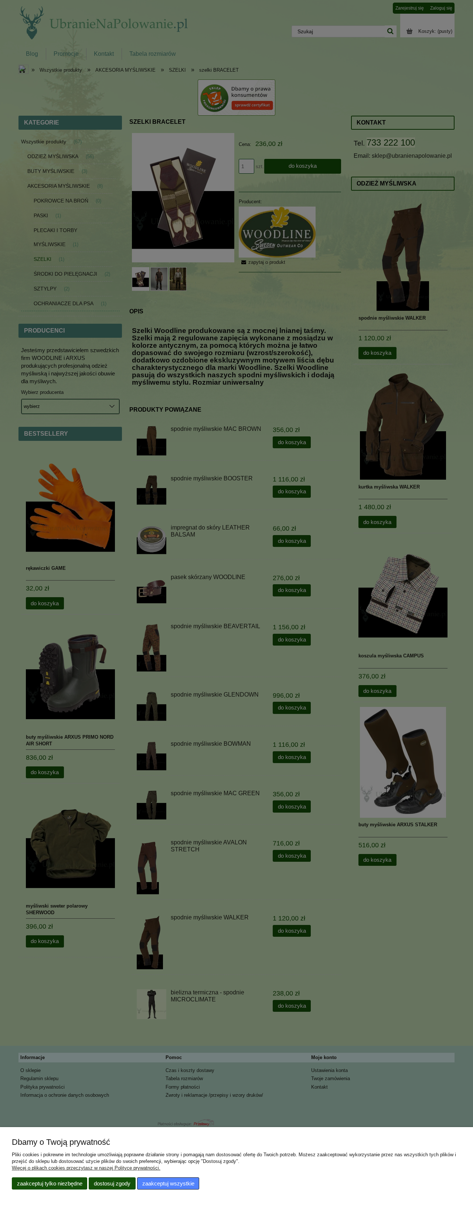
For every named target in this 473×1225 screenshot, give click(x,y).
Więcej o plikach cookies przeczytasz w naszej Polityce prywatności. (86, 1168)
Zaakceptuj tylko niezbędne (49, 1183)
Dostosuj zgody (112, 1183)
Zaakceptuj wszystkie (168, 1183)
